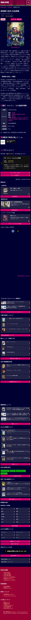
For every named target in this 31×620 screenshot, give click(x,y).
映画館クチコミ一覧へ (15, 541)
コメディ (3, 537)
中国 (2, 519)
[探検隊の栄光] (3, 142)
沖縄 (17, 522)
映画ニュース (7, 602)
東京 (2, 508)
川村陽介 (20, 119)
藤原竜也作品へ (15, 210)
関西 (2, 511)
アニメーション (19, 532)
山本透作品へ (15, 196)
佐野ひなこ (25, 119)
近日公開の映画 (7, 575)
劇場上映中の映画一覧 (15, 358)
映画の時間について (15, 555)
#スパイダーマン (4, 470)
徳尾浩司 (14, 114)
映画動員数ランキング (9, 594)
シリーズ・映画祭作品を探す (15, 476)
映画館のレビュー (8, 587)
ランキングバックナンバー (10, 595)
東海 (17, 511)
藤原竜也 (14, 117)
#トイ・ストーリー (20, 470)
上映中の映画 (7, 572)
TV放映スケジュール (8, 605)
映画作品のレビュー (8, 578)
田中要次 (15, 119)
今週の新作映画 (7, 574)
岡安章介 (10, 120)
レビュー (13, 19)
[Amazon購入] (15, 47)
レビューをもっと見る (15, 172)
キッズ (17, 535)
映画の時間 (3, 7)
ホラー (17, 537)
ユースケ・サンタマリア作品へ (15, 223)
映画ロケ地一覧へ (15, 543)
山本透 (13, 112)
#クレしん (12, 470)
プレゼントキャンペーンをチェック (15, 312)
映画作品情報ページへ (6, 559)
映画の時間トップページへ (7, 561)
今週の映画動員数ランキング (7, 335)
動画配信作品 (7, 603)
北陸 (17, 516)
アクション (3, 532)
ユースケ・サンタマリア (22, 117)
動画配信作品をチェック (15, 381)
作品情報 (10, 7)
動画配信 (19, 19)
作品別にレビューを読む (9, 580)
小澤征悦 (10, 119)
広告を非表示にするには (23, 275)
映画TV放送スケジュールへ (15, 499)
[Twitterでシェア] (18, 231)
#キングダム (3, 473)
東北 (17, 514)
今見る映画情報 (7, 606)
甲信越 (2, 516)
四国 (17, 519)
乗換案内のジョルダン (11, 611)
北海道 (2, 514)
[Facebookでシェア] (12, 231)
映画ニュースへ (15, 423)
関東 (17, 508)
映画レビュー (15, 464)
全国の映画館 (7, 586)
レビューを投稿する (15, 175)
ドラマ (2, 15)
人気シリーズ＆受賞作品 (9, 577)
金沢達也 (18, 114)
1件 (9, 16)
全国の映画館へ (15, 525)
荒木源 (13, 115)
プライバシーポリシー (22, 611)
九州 (2, 522)
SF (1, 535)
